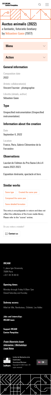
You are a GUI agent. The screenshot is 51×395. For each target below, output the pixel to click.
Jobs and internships (12, 316)
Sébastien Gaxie (14, 33)
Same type (9, 192)
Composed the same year (15, 198)
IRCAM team (8, 320)
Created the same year (28, 192)
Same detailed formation (15, 204)
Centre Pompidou (10, 332)
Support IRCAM (10, 329)
